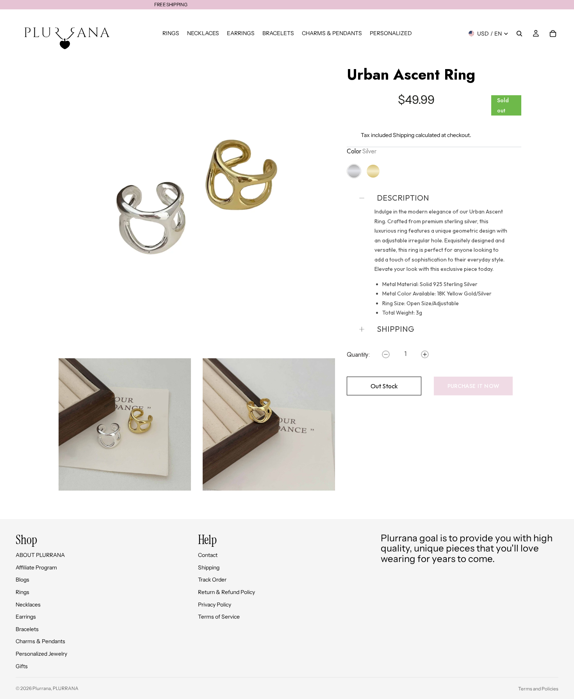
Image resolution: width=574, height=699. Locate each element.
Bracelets (27, 629)
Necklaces (28, 604)
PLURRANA (65, 688)
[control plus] (425, 354)
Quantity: (358, 354)
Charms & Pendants (40, 641)
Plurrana (41, 688)
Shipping (403, 135)
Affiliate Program (36, 567)
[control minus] (386, 354)
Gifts (22, 666)
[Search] (519, 33)
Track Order (212, 579)
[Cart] (553, 33)
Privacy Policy (214, 604)
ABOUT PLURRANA (40, 554)
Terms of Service (219, 616)
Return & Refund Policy (226, 592)
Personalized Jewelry (41, 653)
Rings (22, 592)
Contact (207, 554)
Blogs (22, 579)
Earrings (26, 616)
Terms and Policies (538, 689)
